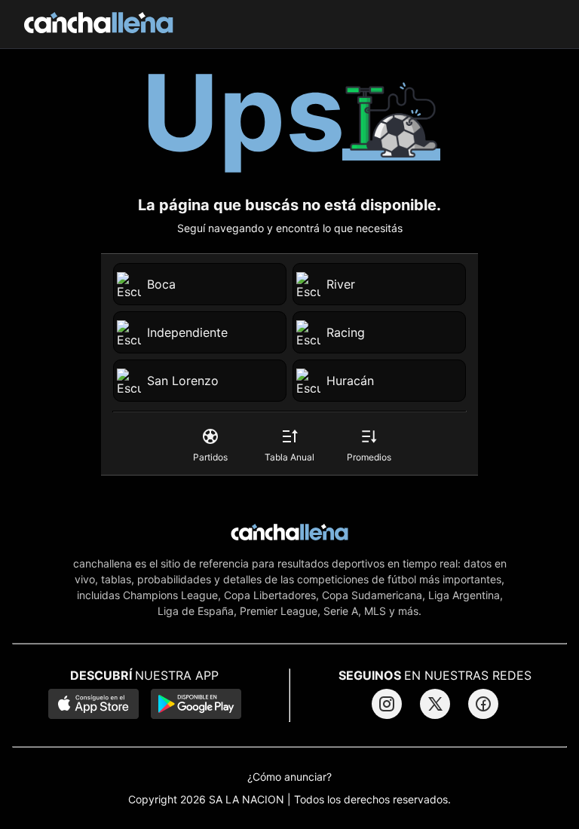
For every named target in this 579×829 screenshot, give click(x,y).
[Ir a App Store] (93, 705)
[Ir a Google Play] (196, 705)
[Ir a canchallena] (98, 24)
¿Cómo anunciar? (289, 777)
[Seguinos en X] (435, 704)
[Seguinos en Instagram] (387, 704)
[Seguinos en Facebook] (483, 704)
